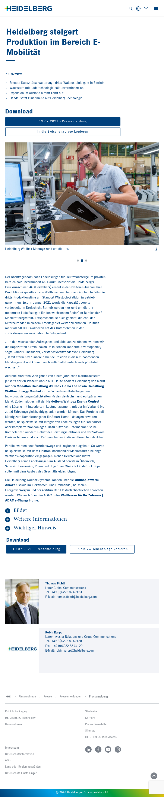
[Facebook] (98, 749)
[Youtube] (108, 749)
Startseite (91, 711)
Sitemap (90, 730)
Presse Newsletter (96, 724)
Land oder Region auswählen (23, 766)
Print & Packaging (16, 711)
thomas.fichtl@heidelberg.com (76, 596)
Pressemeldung (98, 696)
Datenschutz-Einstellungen (21, 773)
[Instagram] (118, 749)
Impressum (12, 747)
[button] (10, 193)
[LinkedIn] (88, 749)
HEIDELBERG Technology (20, 717)
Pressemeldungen (70, 696)
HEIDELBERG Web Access (101, 737)
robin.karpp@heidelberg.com (75, 650)
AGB (7, 760)
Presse (48, 696)
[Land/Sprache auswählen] (138, 8)
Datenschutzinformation (19, 754)
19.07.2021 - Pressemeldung (62, 121)
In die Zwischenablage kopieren (62, 131)
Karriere (90, 717)
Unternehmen (27, 696)
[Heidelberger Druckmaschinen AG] (28, 8)
